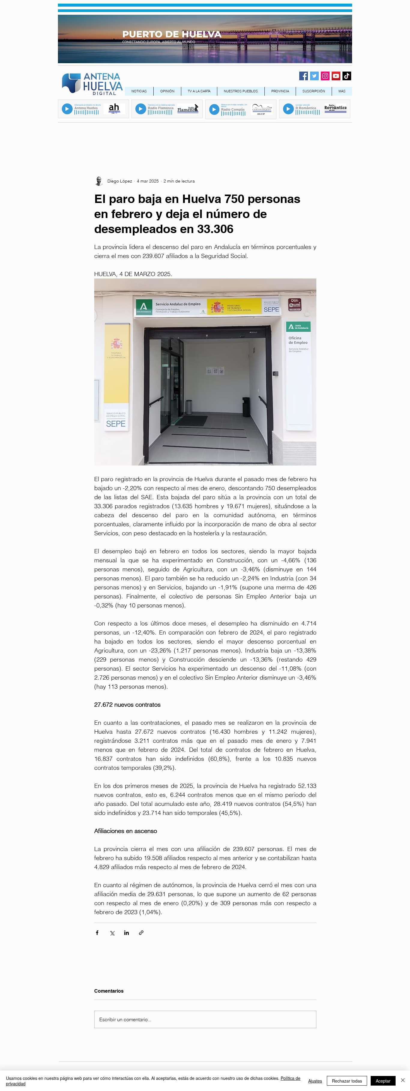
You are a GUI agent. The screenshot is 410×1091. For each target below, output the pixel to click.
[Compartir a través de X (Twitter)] (112, 933)
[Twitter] (314, 76)
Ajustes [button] (315, 1081)
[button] (280, 91)
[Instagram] (325, 76)
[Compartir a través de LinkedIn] (126, 933)
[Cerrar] (402, 1080)
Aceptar (383, 1081)
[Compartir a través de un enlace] (141, 933)
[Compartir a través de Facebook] (97, 933)
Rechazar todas (347, 1081)
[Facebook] (303, 76)
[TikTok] (346, 76)
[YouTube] (336, 76)
